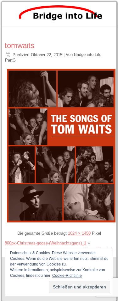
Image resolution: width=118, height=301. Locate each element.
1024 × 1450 (79, 233)
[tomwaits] (61, 223)
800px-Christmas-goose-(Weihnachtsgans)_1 (45, 243)
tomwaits (19, 45)
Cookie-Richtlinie (67, 275)
